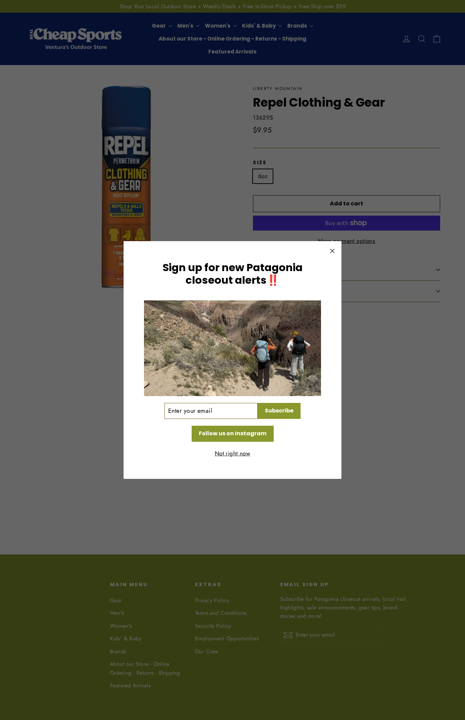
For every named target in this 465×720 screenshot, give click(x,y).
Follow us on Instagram (233, 433)
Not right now (233, 453)
